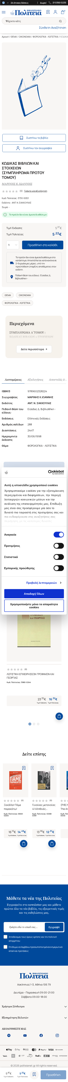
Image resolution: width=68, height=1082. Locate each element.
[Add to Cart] (59, 716)
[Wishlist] (48, 12)
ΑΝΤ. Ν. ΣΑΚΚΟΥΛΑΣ (21, 202)
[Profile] (55, 12)
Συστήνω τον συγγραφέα (37, 148)
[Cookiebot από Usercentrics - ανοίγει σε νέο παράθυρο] (48, 472)
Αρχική (5, 36)
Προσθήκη (53, 1075)
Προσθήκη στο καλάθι (43, 245)
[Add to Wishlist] (34, 1074)
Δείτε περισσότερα (34, 349)
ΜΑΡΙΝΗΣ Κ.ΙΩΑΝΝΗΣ (17, 184)
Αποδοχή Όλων (34, 593)
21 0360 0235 (59, 2)
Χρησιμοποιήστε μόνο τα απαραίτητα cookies (34, 606)
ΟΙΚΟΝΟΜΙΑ (25, 36)
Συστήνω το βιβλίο (37, 137)
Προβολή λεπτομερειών (41, 582)
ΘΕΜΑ (14, 36)
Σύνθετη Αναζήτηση (52, 28)
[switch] (58, 546)
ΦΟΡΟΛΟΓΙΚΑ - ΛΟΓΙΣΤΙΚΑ (45, 36)
